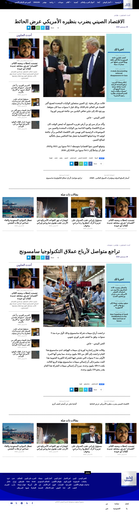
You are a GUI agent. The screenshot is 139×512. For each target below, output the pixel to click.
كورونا (50, 158)
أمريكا (96, 158)
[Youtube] (11, 503)
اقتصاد (91, 158)
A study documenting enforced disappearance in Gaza (119, 73)
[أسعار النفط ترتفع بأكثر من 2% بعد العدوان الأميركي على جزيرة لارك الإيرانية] (35, 113)
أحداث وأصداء (28, 60)
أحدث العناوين (125, 15)
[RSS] (27, 503)
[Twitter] (43, 28)
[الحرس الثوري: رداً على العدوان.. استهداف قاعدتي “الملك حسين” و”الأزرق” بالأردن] (35, 88)
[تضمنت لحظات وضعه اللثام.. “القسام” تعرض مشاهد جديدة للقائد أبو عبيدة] (24, 48)
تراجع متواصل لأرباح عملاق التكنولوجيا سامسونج (64, 178)
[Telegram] (29, 28)
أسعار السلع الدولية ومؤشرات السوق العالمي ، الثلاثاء (109, 178)
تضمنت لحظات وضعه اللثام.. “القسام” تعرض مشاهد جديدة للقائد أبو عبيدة (24, 66)
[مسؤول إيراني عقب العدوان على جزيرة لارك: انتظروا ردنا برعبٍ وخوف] (35, 102)
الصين (66, 158)
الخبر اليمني (73, 158)
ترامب (55, 158)
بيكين (61, 158)
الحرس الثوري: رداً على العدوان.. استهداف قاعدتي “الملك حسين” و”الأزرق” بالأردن (21, 89)
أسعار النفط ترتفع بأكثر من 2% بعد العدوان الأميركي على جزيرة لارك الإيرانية (21, 113)
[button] (8, 2)
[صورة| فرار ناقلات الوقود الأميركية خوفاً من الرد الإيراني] (35, 125)
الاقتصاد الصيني (82, 158)
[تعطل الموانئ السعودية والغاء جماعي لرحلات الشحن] (18, 207)
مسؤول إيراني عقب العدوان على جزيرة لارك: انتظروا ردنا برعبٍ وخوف (21, 101)
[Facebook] (47, 28)
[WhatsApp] (38, 28)
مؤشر (116, 15)
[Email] (33, 28)
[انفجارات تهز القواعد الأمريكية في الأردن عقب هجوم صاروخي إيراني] (52, 207)
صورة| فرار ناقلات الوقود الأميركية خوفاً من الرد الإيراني (21, 124)
